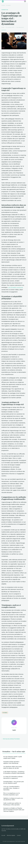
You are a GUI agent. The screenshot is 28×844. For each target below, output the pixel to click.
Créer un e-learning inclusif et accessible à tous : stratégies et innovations (11, 788)
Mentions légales (11, 835)
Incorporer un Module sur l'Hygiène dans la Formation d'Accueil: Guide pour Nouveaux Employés (13, 809)
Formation (8, 5)
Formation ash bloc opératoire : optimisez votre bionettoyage (11, 762)
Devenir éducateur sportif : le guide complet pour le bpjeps (12, 757)
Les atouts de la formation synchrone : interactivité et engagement (13, 777)
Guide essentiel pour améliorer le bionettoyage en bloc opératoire (12, 803)
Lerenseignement (7, 825)
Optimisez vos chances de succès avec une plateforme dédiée (13, 798)
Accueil (3, 5)
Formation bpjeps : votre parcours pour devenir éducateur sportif (13, 782)
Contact (19, 835)
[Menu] (25, 1)
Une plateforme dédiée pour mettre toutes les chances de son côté (12, 767)
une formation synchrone (15, 287)
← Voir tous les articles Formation (10, 739)
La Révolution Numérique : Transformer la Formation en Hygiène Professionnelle (14, 772)
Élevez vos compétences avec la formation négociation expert (11, 793)
